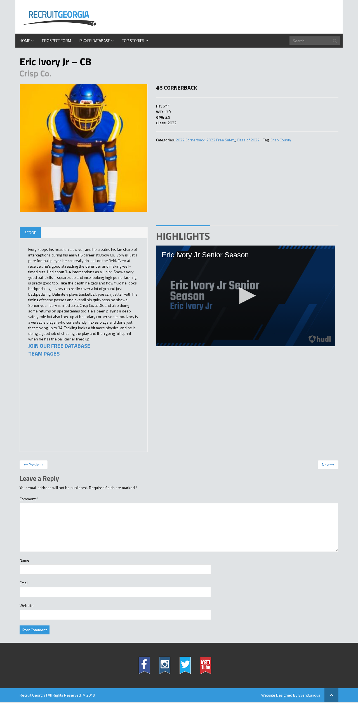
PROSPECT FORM (56, 40)
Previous (35, 465)
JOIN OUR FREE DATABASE (59, 345)
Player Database (94, 40)
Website (27, 605)
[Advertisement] (70, 407)
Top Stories (133, 40)
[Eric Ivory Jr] (84, 148)
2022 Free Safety (220, 140)
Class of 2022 (248, 140)
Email (24, 583)
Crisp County (280, 140)
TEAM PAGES (44, 353)
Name (24, 560)
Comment (29, 499)
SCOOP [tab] (30, 232)
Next (326, 465)
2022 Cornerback (190, 140)
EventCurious (309, 695)
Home (25, 40)
